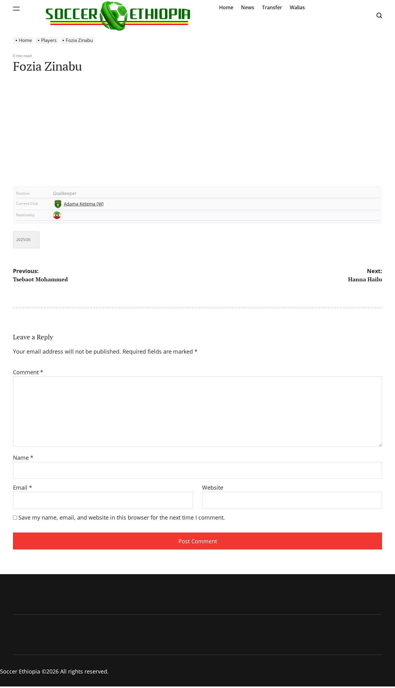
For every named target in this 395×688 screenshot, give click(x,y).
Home (226, 7)
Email (22, 487)
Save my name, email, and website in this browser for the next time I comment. (122, 517)
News (247, 7)
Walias (297, 7)
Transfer (272, 7)
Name (23, 457)
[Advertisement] (197, 133)
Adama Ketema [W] (84, 204)
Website (212, 487)
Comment (28, 372)
